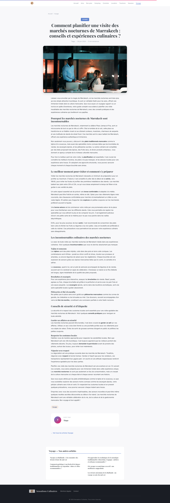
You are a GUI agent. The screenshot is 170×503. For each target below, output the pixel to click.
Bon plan (89, 3)
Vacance (131, 3)
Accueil (76, 3)
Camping (97, 3)
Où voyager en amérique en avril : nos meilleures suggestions (101, 467)
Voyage (138, 3)
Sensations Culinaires (46, 491)
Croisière (106, 3)
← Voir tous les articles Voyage (62, 433)
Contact (76, 491)
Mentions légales (65, 491)
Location (114, 3)
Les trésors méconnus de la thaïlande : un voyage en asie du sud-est (102, 474)
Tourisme (122, 3)
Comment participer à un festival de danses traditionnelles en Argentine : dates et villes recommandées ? (65, 466)
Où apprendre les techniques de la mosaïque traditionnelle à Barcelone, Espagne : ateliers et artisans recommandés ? (103, 460)
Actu (82, 3)
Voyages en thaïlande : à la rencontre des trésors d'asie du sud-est (64, 459)
